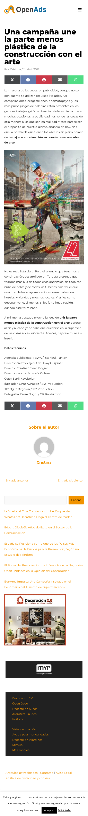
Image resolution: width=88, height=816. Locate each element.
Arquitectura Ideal (24, 714)
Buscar (76, 500)
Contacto (46, 772)
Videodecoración (24, 729)
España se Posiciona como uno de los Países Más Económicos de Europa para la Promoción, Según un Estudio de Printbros (41, 549)
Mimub (17, 745)
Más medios (20, 750)
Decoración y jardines (27, 739)
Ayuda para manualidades (30, 734)
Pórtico (17, 719)
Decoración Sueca (24, 708)
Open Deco (20, 703)
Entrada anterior (15, 480)
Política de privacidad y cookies (28, 778)
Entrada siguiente (72, 480)
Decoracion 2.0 (22, 698)
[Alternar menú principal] (80, 10)
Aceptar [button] (49, 810)
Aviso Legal (64, 772)
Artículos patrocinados (22, 772)
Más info (64, 810)
